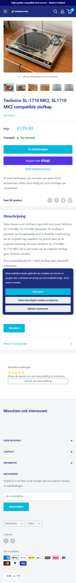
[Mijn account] (62, 11)
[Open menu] (5, 11)
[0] (69, 11)
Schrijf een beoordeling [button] (38, 381)
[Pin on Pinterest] (56, 200)
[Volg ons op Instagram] (12, 540)
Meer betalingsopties (38, 168)
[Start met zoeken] (55, 11)
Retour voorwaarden (15, 343)
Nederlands (11, 523)
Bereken (14, 328)
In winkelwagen (38, 149)
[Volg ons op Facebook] (6, 540)
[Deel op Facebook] (49, 200)
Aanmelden (16, 506)
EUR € (31, 523)
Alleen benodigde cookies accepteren (38, 300)
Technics (9, 115)
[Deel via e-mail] (70, 200)
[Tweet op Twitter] (63, 200)
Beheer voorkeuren (38, 308)
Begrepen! (38, 291)
